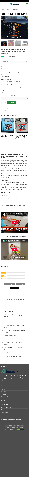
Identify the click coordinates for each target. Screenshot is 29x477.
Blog (17, 427)
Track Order (3, 394)
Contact (21, 427)
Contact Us (3, 391)
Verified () (21, 284)
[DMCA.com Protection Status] (20, 429)
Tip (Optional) (3, 90)
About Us (3, 389)
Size (2, 59)
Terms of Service (5, 404)
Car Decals (8, 9)
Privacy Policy (4, 412)
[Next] (26, 25)
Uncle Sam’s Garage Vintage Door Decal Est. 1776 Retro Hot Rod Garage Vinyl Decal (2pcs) (21, 137)
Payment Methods (5, 397)
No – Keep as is (5, 76)
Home (2, 9)
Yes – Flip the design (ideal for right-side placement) (13, 74)
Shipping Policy (4, 409)
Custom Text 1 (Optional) (6, 79)
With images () (10, 284)
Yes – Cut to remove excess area (9, 67)
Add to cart (11, 102)
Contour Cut (3, 64)
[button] (2, 4)
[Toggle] (2, 195)
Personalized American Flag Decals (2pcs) (7, 136)
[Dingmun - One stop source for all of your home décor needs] (14, 4)
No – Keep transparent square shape (10, 69)
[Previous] (3, 25)
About (7, 427)
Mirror (2, 72)
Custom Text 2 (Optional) (6, 84)
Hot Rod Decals (16, 9)
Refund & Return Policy (6, 407)
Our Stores (12, 427)
